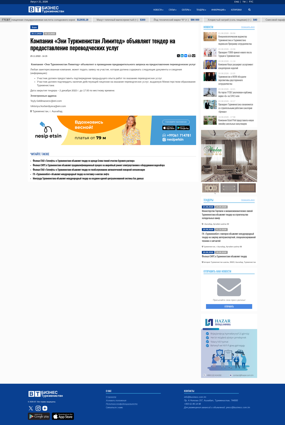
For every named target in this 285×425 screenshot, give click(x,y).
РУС (251, 2)
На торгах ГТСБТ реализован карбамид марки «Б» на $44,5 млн (235, 94)
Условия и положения (116, 400)
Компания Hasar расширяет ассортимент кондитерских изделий (235, 66)
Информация (217, 9)
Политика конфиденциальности (122, 404)
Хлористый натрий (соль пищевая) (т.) (219, 19)
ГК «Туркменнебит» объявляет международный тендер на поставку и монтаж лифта (71, 174)
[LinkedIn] (182, 55)
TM (244, 2)
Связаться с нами (114, 407)
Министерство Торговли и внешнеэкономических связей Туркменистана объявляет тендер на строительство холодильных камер (227, 214)
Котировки (236, 9)
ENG (236, 2)
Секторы (186, 9)
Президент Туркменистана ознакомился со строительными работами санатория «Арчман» (235, 108)
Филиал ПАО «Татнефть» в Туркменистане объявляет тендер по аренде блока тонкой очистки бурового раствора (83, 160)
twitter (31, 408)
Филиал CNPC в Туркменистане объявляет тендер (224, 256)
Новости (208, 27)
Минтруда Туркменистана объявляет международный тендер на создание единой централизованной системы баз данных (88, 178)
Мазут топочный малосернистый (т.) (107, 19)
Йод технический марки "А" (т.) (163, 19)
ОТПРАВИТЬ (229, 306)
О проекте (111, 397)
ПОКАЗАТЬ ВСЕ (248, 27)
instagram (37, 408)
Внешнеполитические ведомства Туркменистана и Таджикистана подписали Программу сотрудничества (235, 40)
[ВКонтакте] (185, 55)
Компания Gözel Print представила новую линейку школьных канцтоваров (236, 122)
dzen (44, 408)
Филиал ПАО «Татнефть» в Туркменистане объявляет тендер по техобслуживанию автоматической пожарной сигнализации (89, 169)
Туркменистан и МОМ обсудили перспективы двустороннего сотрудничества (232, 80)
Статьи (172, 9)
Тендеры (208, 200)
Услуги (34, 27)
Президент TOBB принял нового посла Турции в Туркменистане (235, 54)
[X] (178, 55)
